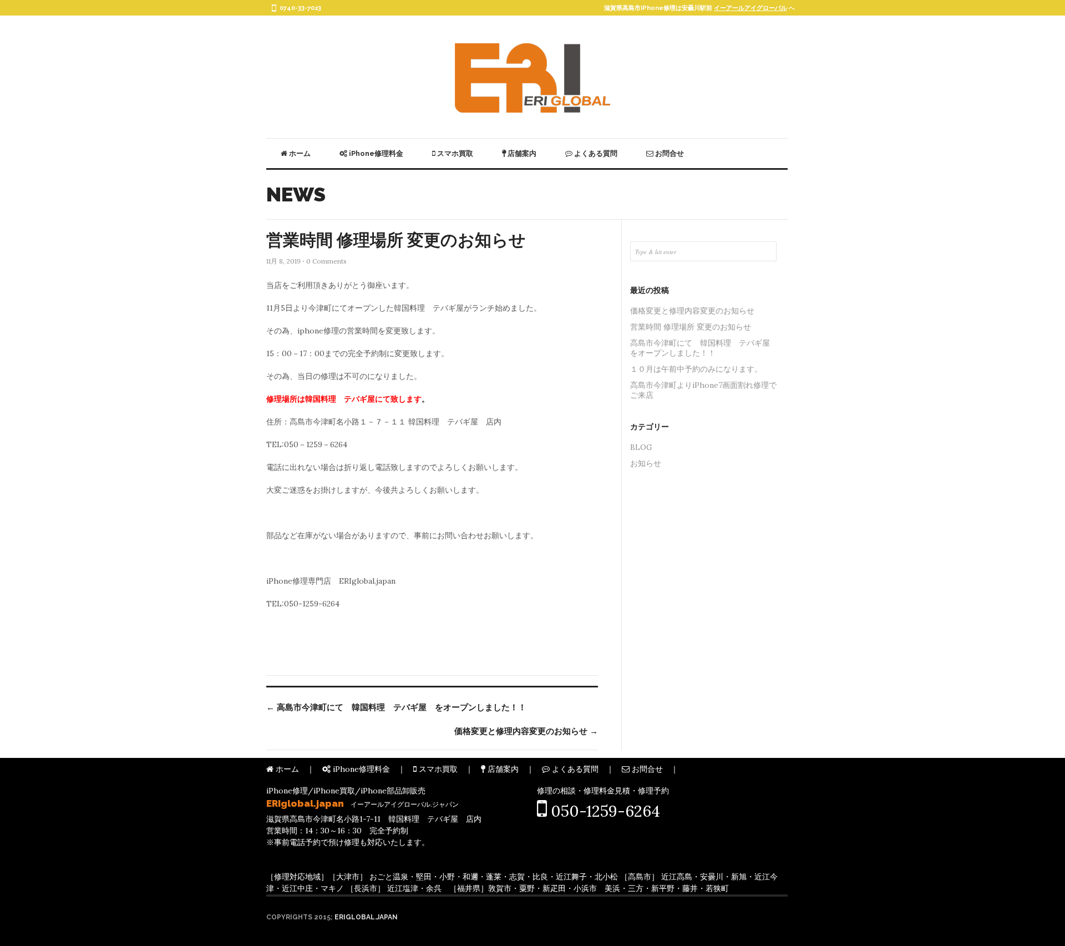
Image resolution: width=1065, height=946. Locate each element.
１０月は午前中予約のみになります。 (696, 369)
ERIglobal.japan (366, 917)
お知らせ (645, 463)
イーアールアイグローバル (750, 8)
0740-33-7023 (300, 8)
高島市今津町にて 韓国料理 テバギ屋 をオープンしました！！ (396, 707)
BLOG (641, 447)
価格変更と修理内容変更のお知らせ (526, 731)
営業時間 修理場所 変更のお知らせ (396, 240)
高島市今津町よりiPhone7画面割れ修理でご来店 (703, 390)
